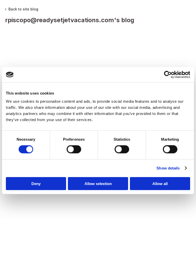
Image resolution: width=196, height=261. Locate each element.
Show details (168, 168)
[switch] (74, 149)
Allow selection (98, 183)
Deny (36, 183)
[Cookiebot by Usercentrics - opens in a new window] (167, 75)
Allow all (160, 183)
